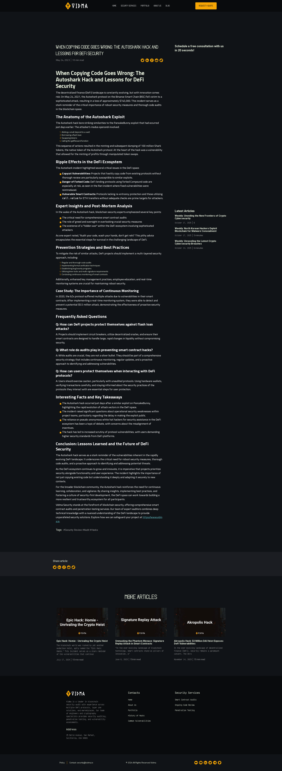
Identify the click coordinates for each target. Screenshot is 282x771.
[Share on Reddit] (156, 60)
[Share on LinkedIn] (147, 60)
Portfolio (145, 6)
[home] (76, 5)
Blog (168, 6)
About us (157, 6)
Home (114, 6)
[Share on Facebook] (152, 60)
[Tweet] (142, 60)
